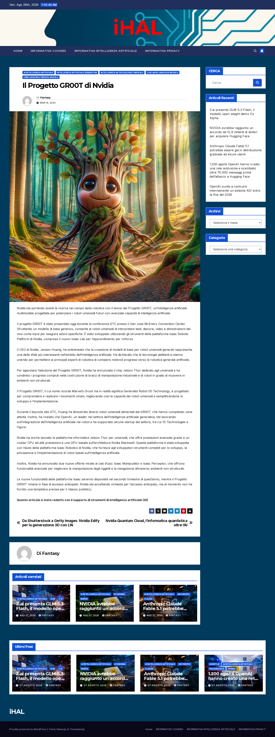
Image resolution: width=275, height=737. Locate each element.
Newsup (61, 729)
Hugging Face (216, 669)
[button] (255, 51)
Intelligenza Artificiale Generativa (77, 72)
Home (17, 51)
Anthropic (184, 594)
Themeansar (77, 729)
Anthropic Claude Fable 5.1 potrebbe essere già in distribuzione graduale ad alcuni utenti (236, 150)
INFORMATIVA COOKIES (48, 51)
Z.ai (61, 599)
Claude (148, 599)
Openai (231, 669)
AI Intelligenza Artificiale (38, 72)
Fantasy (45, 97)
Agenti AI (214, 664)
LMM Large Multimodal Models (41, 77)
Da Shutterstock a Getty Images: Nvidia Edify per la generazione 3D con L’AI (61, 523)
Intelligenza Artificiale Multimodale (122, 72)
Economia (119, 594)
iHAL (137, 27)
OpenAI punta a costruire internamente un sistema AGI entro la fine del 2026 (235, 190)
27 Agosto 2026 (31, 685)
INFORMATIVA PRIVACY (162, 51)
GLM (53, 599)
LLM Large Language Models (162, 72)
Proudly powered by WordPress (28, 729)
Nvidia (84, 599)
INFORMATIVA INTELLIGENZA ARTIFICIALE (105, 51)
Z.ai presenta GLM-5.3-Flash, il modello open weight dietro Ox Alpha (232, 114)
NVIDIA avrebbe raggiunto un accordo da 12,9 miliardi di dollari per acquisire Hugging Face (233, 132)
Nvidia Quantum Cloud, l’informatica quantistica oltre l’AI (146, 523)
